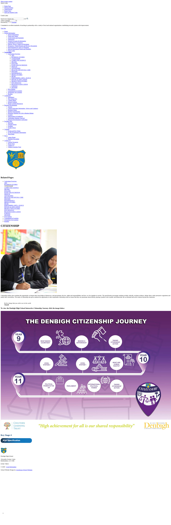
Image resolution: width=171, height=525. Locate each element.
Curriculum (7, 52)
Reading (10, 94)
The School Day (12, 99)
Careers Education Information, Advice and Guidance (23, 108)
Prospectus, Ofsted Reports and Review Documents (22, 46)
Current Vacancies (13, 142)
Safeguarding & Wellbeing (15, 116)
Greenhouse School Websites (24, 470)
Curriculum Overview (14, 54)
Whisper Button (8, 7)
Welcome (10, 123)
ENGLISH (14, 63)
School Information (9, 33)
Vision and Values (13, 36)
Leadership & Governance (15, 42)
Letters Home (11, 137)
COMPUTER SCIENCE (18, 60)
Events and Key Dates (14, 131)
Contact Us (7, 140)
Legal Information (11, 467)
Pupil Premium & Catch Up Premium (18, 47)
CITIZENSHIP (15, 58)
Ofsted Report (8, 9)
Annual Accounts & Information (17, 41)
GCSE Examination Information (17, 132)
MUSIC (13, 76)
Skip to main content (6, 1)
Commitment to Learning (15, 91)
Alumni (10, 107)
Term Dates (11, 134)
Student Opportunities (14, 111)
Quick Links (11, 50)
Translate (13, 22)
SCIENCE (14, 86)
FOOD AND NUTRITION (19, 65)
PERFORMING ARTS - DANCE (21, 78)
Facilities (10, 126)
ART (12, 55)
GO (25, 19)
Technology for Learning (15, 92)
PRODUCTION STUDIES (19, 81)
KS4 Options (11, 89)
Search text (4, 19)
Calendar (6, 129)
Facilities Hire (8, 121)
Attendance (11, 97)
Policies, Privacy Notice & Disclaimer (18, 44)
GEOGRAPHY (15, 68)
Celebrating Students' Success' (16, 118)
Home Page (7, 6)
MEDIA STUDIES (16, 75)
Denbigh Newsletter (13, 139)
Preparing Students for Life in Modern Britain (20, 113)
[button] (8, 15)
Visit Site (3, 28)
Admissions (11, 39)
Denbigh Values (12, 110)
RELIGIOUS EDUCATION (19, 84)
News (6, 136)
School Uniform (12, 102)
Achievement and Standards (16, 38)
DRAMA (14, 62)
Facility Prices (12, 127)
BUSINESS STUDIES (18, 57)
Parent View (7, 11)
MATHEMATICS (16, 73)
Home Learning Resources (15, 103)
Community (7, 95)
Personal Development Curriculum (17, 119)
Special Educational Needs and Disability (19, 49)
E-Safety (10, 115)
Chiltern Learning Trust (14, 147)
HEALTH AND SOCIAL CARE (20, 70)
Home (6, 31)
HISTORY (14, 71)
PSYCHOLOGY (16, 83)
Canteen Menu (12, 100)
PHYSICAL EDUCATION (19, 79)
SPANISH (14, 87)
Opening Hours (12, 124)
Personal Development (10, 105)
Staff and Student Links (11, 12)
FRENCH (14, 66)
